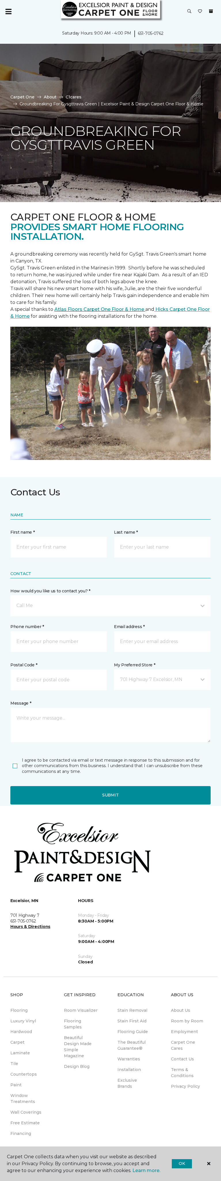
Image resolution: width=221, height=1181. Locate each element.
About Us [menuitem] (180, 1010)
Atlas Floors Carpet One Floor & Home (99, 309)
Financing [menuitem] (20, 1133)
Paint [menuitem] (16, 1084)
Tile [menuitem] (14, 1063)
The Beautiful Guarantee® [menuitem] (131, 1045)
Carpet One (22, 97)
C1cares (73, 97)
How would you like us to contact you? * (50, 591)
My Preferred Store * (134, 665)
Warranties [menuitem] (128, 1059)
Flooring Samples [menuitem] (73, 1024)
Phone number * (27, 627)
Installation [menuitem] (129, 1069)
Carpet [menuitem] (17, 1042)
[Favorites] (200, 11)
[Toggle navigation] (8, 11)
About (50, 97)
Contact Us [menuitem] (182, 1059)
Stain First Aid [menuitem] (131, 1021)
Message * (20, 703)
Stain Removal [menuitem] (132, 1010)
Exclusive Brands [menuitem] (127, 1083)
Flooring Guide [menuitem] (132, 1031)
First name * (22, 532)
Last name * (126, 532)
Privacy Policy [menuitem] (185, 1086)
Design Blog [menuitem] (76, 1066)
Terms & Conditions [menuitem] (182, 1072)
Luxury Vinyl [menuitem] (23, 1021)
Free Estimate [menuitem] (25, 1122)
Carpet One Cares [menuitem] (183, 1045)
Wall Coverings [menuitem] (25, 1112)
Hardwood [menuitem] (21, 1031)
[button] (189, 11)
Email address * (129, 627)
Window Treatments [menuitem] (22, 1098)
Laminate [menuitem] (20, 1053)
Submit (110, 795)
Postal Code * (23, 665)
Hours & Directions (30, 926)
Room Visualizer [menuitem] (81, 1010)
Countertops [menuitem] (23, 1074)
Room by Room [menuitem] (187, 1021)
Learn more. (146, 1170)
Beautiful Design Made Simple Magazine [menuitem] (78, 1046)
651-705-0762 (150, 33)
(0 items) (211, 11)
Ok (182, 1163)
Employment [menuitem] (184, 1031)
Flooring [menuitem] (19, 1010)
